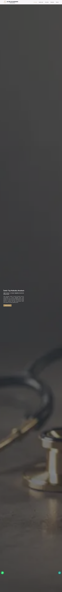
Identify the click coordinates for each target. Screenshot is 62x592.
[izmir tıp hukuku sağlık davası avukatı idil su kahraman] (11, 2)
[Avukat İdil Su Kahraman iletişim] (2, 572)
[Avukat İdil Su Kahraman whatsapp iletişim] (59, 573)
